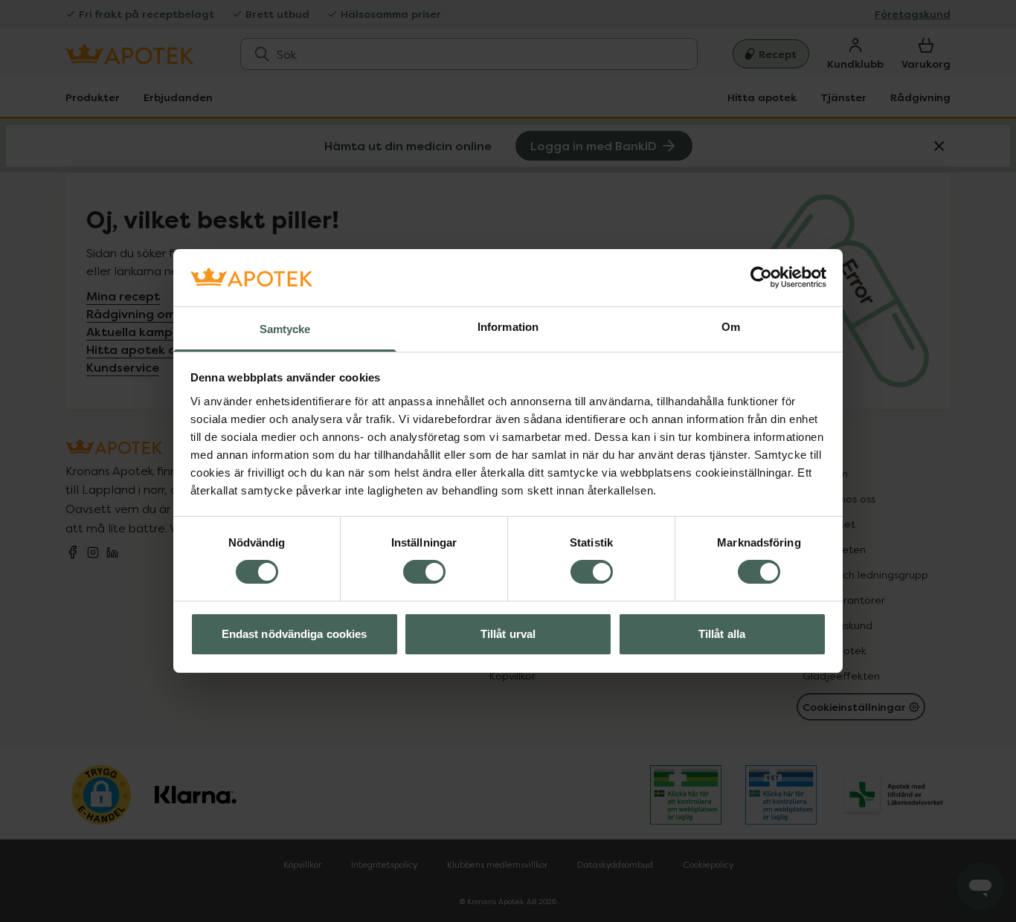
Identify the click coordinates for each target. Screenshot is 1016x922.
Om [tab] (730, 326)
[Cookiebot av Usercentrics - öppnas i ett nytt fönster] (761, 277)
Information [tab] (508, 326)
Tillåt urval (508, 634)
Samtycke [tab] (285, 329)
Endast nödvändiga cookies (294, 634)
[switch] (424, 572)
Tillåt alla (721, 634)
